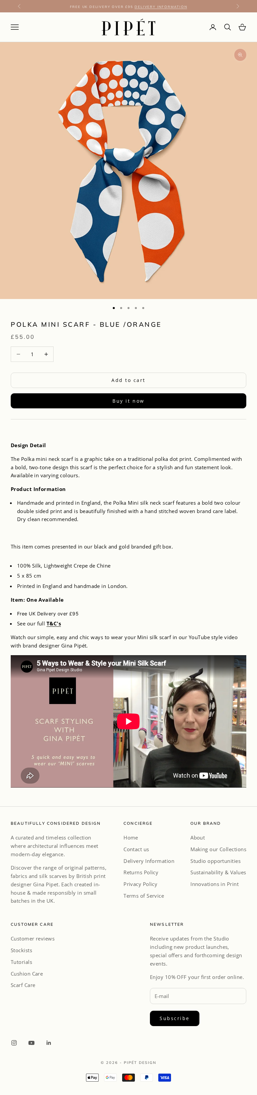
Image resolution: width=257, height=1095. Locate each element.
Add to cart (128, 380)
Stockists (21, 950)
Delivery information (161, 6)
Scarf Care (23, 985)
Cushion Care (27, 973)
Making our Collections (218, 849)
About (197, 837)
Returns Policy (140, 872)
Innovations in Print (214, 884)
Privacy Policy (140, 884)
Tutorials (21, 962)
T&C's (54, 623)
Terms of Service (143, 895)
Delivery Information (148, 861)
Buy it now (128, 401)
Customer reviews (33, 938)
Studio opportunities (215, 861)
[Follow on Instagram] (14, 1042)
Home (130, 837)
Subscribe (175, 1018)
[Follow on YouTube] (31, 1042)
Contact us (136, 849)
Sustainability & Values (218, 872)
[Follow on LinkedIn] (49, 1042)
